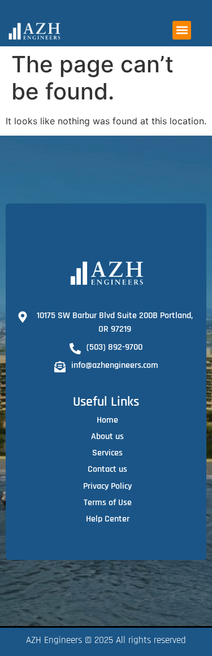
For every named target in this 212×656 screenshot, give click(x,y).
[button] (181, 30)
